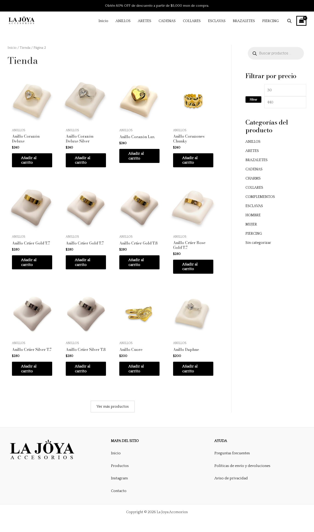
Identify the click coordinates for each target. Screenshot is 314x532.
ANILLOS (252, 141)
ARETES (252, 151)
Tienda (25, 48)
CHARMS (253, 178)
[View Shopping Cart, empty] (301, 21)
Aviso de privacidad (231, 478)
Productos (120, 466)
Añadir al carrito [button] (29, 160)
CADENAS (254, 169)
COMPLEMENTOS (260, 197)
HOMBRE (253, 215)
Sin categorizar (258, 243)
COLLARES (254, 187)
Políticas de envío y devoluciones (242, 466)
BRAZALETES (256, 160)
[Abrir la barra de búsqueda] (289, 21)
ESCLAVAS (254, 206)
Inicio (12, 48)
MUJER (251, 224)
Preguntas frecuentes (232, 453)
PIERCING (253, 233)
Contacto (118, 491)
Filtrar (253, 99)
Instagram (119, 478)
